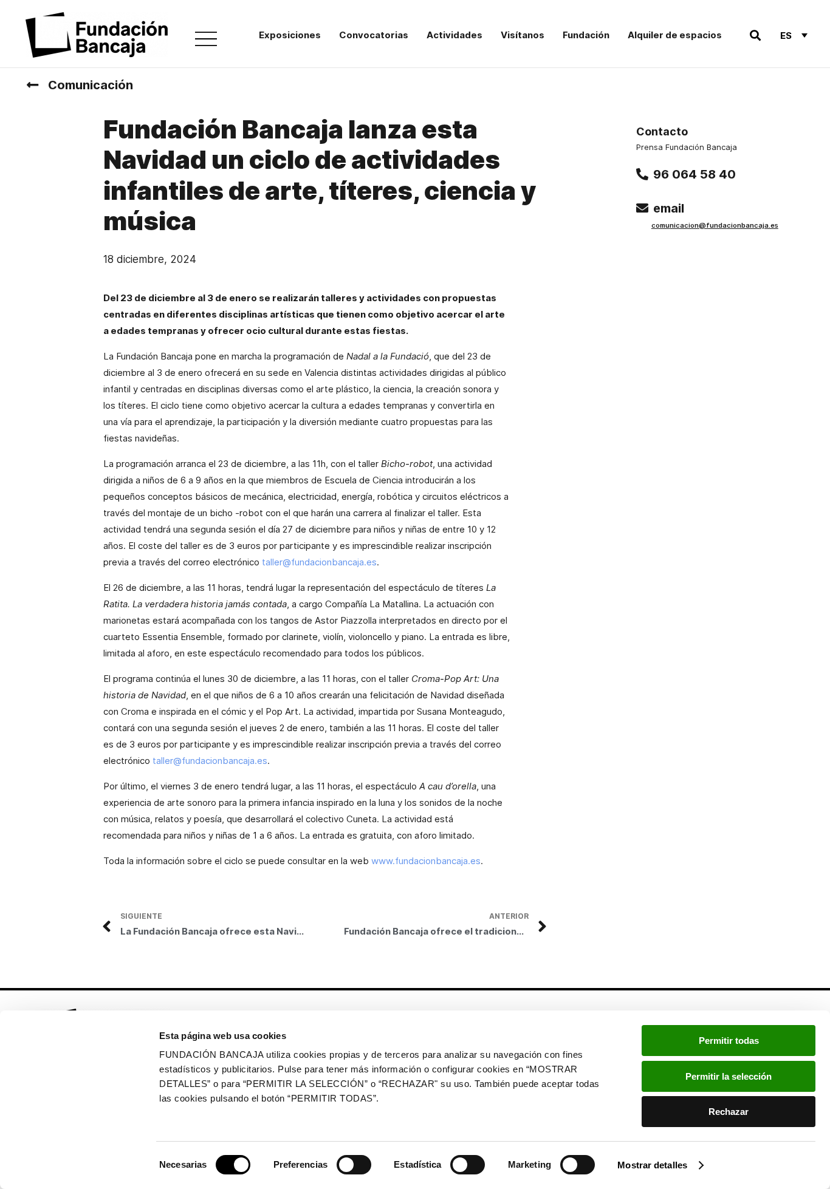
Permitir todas (729, 1040)
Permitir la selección (728, 1076)
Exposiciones (290, 35)
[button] (755, 36)
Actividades (454, 35)
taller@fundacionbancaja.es (319, 562)
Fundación (586, 35)
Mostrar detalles (652, 1165)
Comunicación (90, 85)
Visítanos (522, 35)
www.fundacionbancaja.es (426, 861)
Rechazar (728, 1111)
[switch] (354, 1164)
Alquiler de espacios (675, 35)
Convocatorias (373, 35)
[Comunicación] (32, 85)
